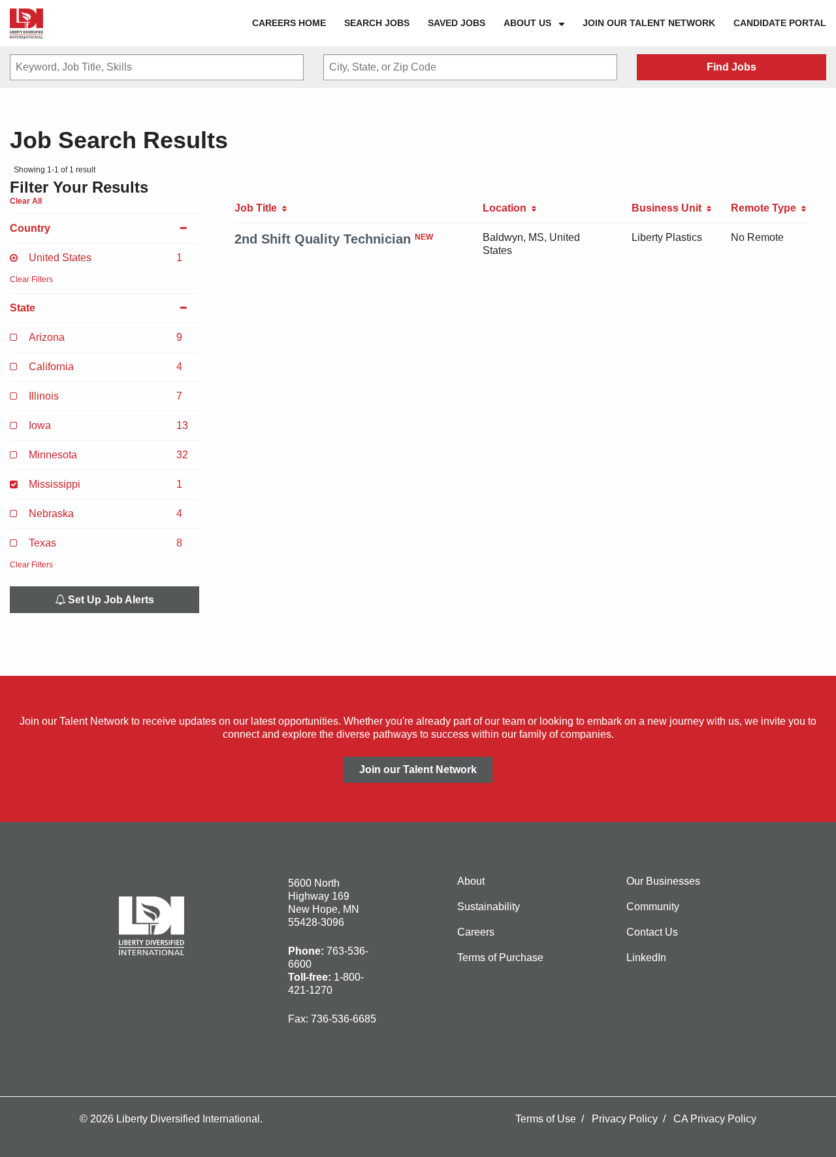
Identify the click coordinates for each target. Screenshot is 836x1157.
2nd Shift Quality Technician (322, 239)
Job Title (258, 208)
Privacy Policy (625, 1118)
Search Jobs (377, 23)
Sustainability (488, 906)
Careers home (289, 23)
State (22, 307)
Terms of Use (545, 1118)
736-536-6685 (343, 1018)
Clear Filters (31, 279)
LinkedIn (646, 957)
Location (507, 208)
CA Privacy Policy (714, 1118)
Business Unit (669, 208)
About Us (527, 23)
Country (30, 228)
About (471, 881)
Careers (475, 932)
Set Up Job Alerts (109, 599)
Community (652, 906)
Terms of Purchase (500, 957)
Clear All (26, 201)
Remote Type (766, 208)
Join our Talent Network (649, 23)
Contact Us (652, 932)
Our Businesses (663, 881)
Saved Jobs (456, 23)
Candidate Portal (779, 23)
